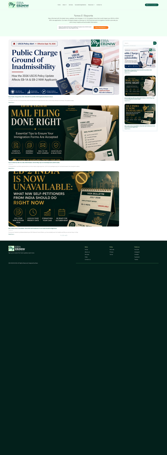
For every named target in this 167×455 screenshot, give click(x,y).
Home (86, 249)
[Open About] (66, 5)
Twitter (136, 259)
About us (87, 252)
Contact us (87, 259)
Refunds (112, 249)
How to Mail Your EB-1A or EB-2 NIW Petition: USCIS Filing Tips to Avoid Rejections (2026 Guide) (33, 162)
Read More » (11, 102)
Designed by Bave (33, 263)
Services (87, 254)
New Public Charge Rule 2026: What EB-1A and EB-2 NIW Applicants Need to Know (30, 96)
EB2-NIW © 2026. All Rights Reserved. (18, 263)
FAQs (86, 257)
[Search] (155, 43)
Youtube (136, 249)
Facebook (137, 257)
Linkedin (136, 254)
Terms (111, 254)
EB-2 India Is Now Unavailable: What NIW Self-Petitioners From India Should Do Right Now (32, 228)
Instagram (137, 252)
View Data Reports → (101, 27)
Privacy (111, 252)
